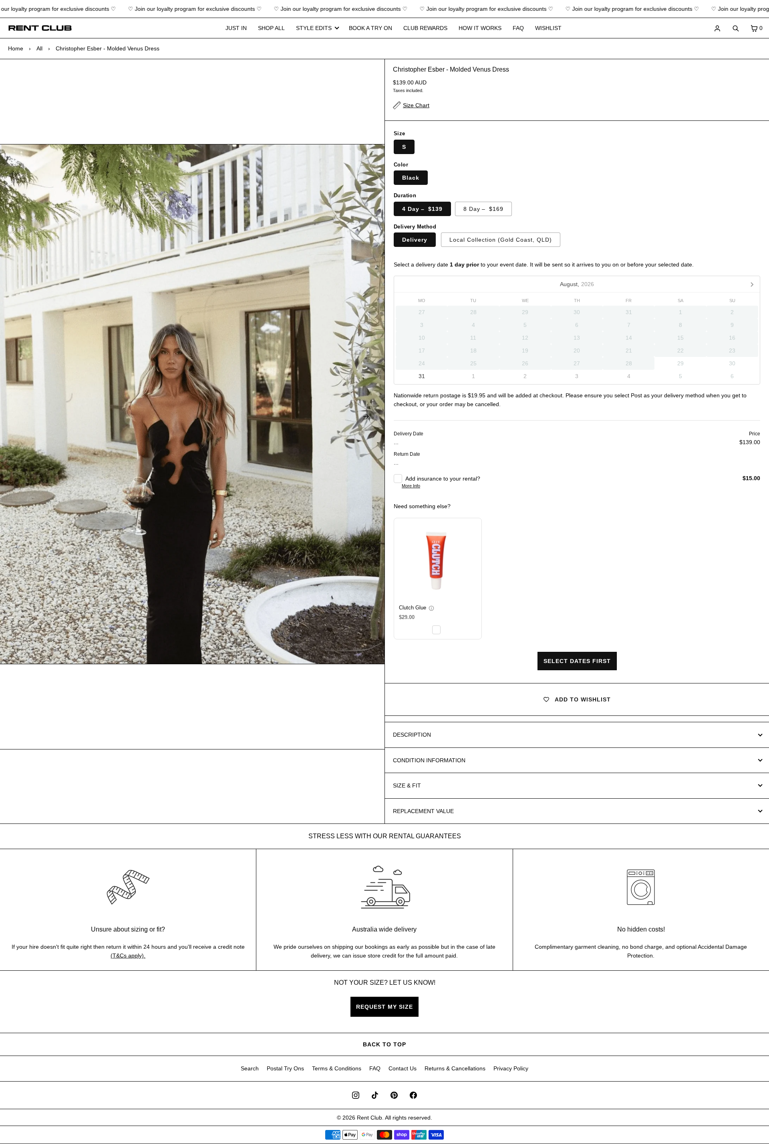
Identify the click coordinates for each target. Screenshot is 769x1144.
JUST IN (236, 28)
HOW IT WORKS (480, 28)
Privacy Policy (510, 1068)
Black (410, 177)
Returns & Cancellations (455, 1068)
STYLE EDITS (314, 28)
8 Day (483, 209)
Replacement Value (423, 811)
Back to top (384, 1044)
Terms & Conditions (336, 1068)
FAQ (518, 28)
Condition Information (429, 760)
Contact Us (403, 1068)
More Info (411, 485)
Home (15, 48)
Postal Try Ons (285, 1068)
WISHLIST (548, 28)
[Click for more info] (438, 562)
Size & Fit (407, 785)
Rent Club (369, 1117)
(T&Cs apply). (128, 955)
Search (250, 1068)
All (39, 48)
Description (412, 734)
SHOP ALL (271, 28)
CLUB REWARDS (425, 28)
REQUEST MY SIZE (384, 1007)
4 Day (422, 209)
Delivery (414, 239)
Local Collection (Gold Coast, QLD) (500, 239)
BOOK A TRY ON (370, 28)
